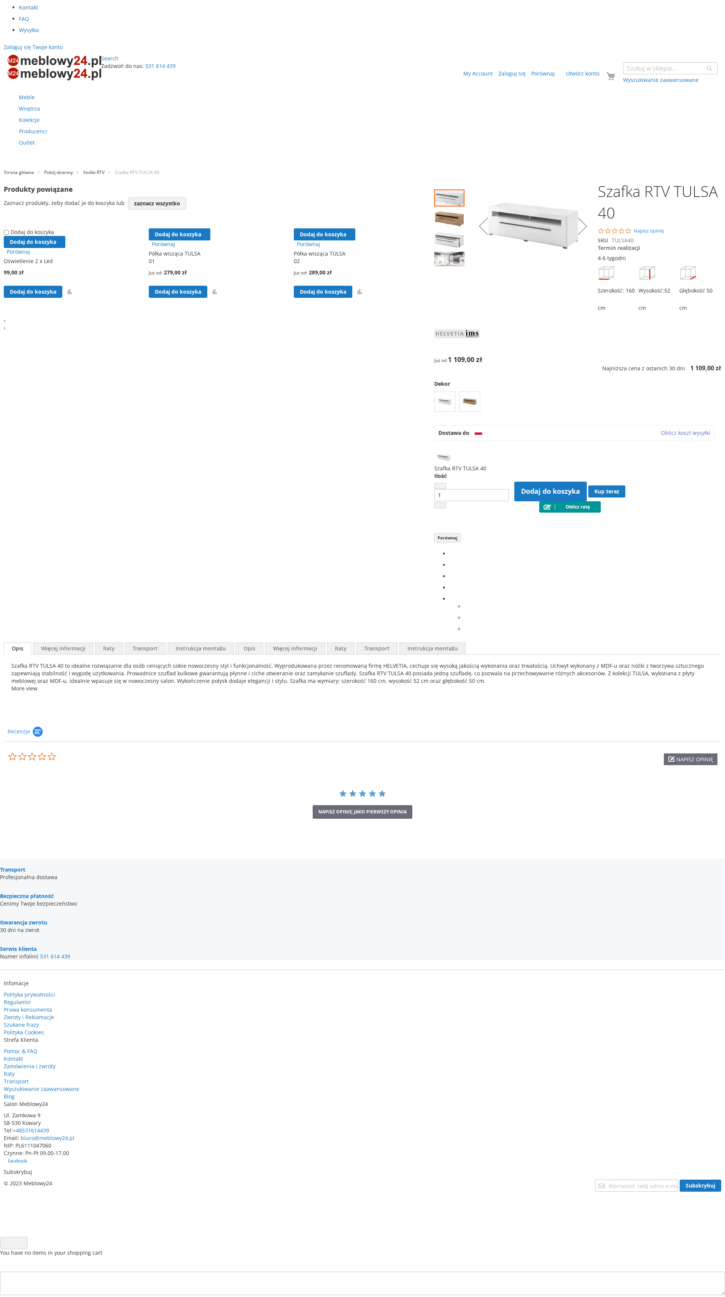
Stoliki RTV (94, 172)
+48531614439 (31, 1130)
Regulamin (17, 1002)
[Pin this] (451, 587)
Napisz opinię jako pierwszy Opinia (362, 812)
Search (110, 58)
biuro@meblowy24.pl (47, 1137)
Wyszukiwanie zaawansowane (41, 1088)
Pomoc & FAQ (20, 1051)
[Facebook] (451, 553)
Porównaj (447, 538)
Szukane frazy (21, 1024)
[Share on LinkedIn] (451, 576)
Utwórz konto (582, 73)
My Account (478, 73)
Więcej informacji (63, 648)
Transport (145, 648)
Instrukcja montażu (201, 648)
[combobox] (670, 68)
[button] (451, 216)
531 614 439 (160, 65)
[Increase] (440, 505)
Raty (109, 648)
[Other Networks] (451, 598)
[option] (444, 401)
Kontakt (28, 7)
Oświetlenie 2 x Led (28, 261)
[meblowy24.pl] (54, 67)
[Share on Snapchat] (466, 617)
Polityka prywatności (29, 994)
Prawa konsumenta (28, 1009)
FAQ (24, 18)
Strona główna (19, 172)
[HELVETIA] (457, 348)
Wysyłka (29, 30)
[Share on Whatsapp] (466, 606)
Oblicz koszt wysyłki (685, 432)
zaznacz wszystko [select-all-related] (157, 203)
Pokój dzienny (58, 172)
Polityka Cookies (24, 1032)
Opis (17, 648)
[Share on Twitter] (451, 564)
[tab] (17, 648)
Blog (9, 1096)
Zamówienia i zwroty (30, 1066)
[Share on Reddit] (466, 629)
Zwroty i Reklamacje (29, 1017)
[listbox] (577, 402)
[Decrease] (440, 486)
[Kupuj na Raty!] (570, 510)
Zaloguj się (512, 73)
